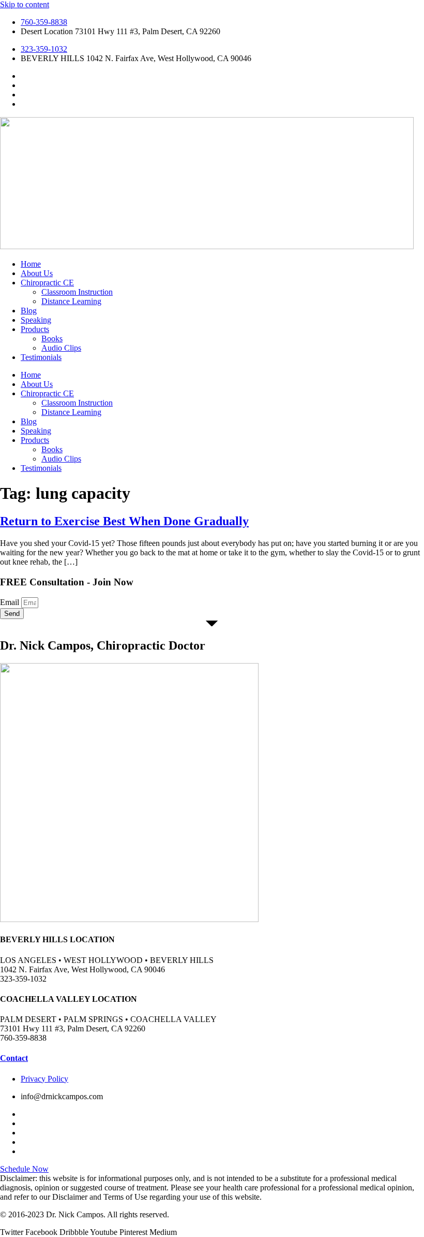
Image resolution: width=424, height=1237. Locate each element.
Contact (14, 1058)
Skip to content (24, 4)
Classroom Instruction (77, 291)
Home (31, 264)
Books (52, 338)
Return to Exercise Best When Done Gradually (124, 521)
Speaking (36, 319)
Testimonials (41, 357)
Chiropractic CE (47, 282)
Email (10, 602)
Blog (29, 310)
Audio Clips (61, 347)
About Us (37, 273)
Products (35, 329)
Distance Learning (71, 301)
